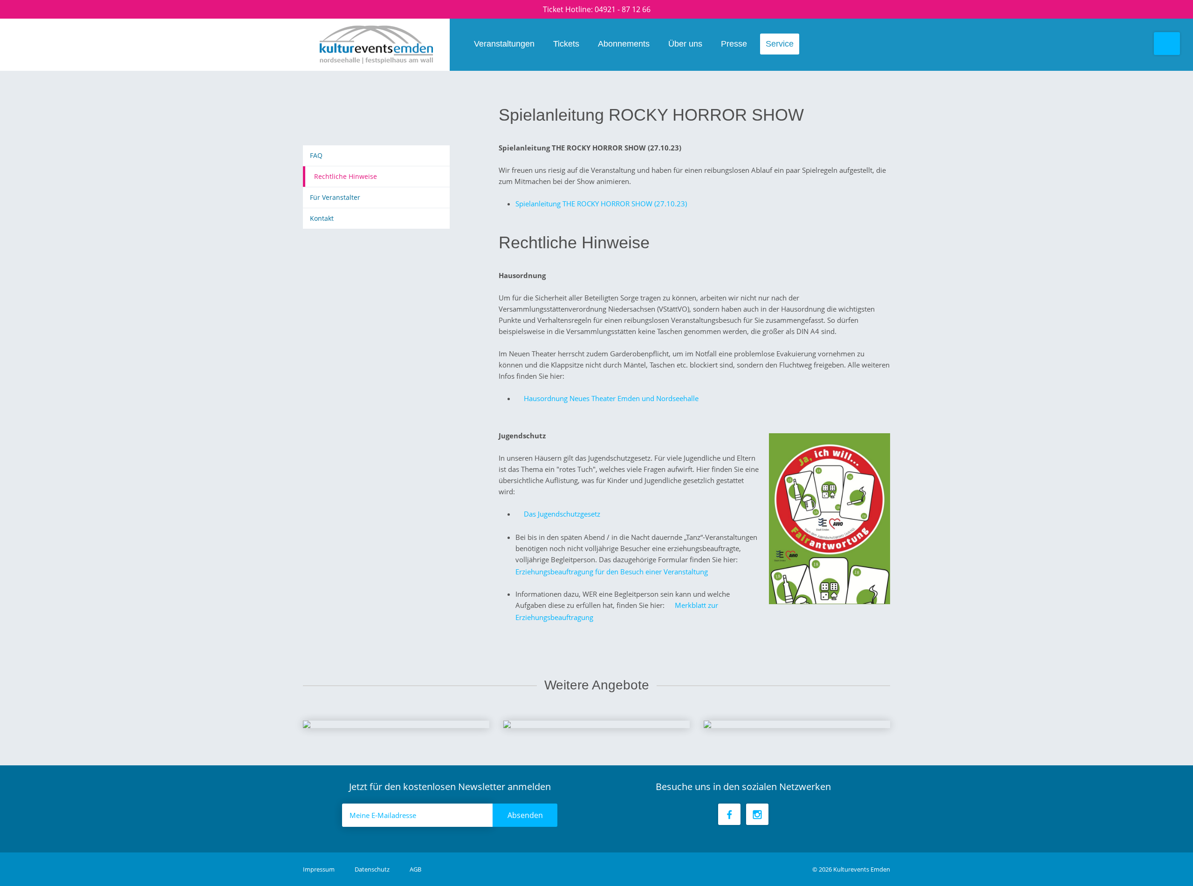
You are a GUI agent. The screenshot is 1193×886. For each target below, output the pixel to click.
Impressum (319, 869)
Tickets (566, 43)
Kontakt (322, 218)
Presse (734, 43)
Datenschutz (373, 869)
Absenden (525, 815)
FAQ (316, 155)
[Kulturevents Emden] (376, 45)
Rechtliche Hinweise (345, 176)
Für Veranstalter (335, 197)
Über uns (685, 43)
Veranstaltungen (504, 43)
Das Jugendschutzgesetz (562, 513)
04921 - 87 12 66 (623, 9)
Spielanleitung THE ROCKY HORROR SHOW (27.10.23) (601, 203)
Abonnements (624, 43)
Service (780, 43)
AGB (415, 869)
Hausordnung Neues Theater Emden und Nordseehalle (611, 398)
